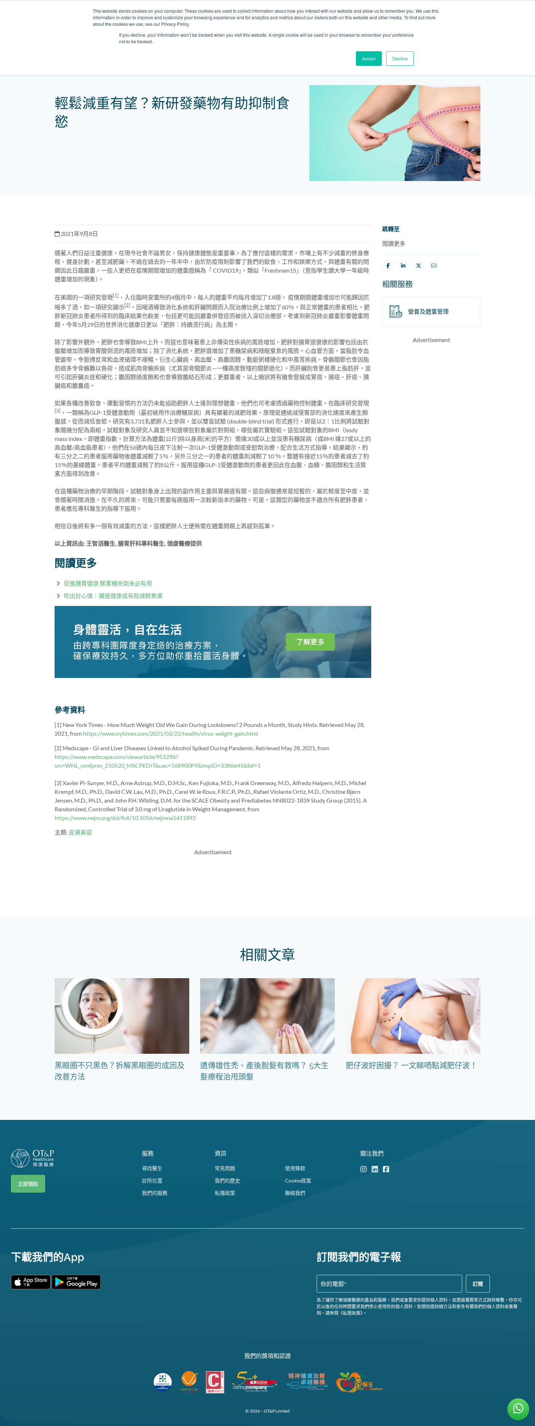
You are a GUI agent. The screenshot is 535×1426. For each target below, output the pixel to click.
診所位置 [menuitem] (152, 1180)
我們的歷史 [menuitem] (227, 1180)
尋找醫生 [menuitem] (152, 1168)
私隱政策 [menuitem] (225, 1193)
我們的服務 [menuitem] (154, 1193)
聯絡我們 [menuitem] (295, 1193)
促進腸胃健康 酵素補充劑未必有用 (108, 583)
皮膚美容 (80, 832)
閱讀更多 (393, 243)
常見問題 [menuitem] (225, 1168)
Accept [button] (369, 58)
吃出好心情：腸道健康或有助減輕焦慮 (113, 595)
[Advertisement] (212, 878)
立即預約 (28, 1184)
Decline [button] (400, 58)
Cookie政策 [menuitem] (298, 1180)
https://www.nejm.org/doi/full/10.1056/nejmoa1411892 (125, 817)
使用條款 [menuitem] (295, 1168)
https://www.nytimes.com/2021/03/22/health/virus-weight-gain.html (170, 733)
